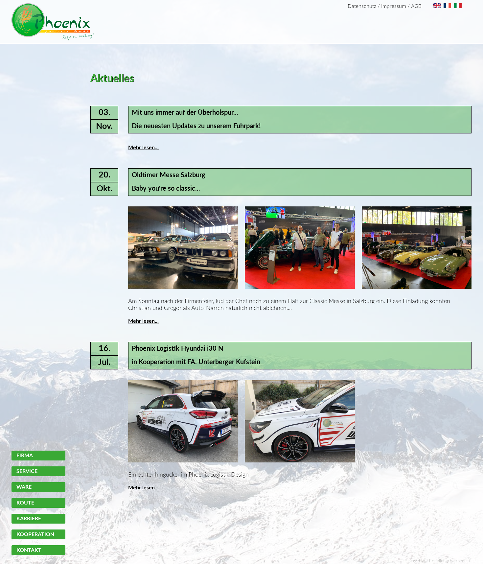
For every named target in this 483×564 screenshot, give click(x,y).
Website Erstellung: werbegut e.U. (444, 561)
